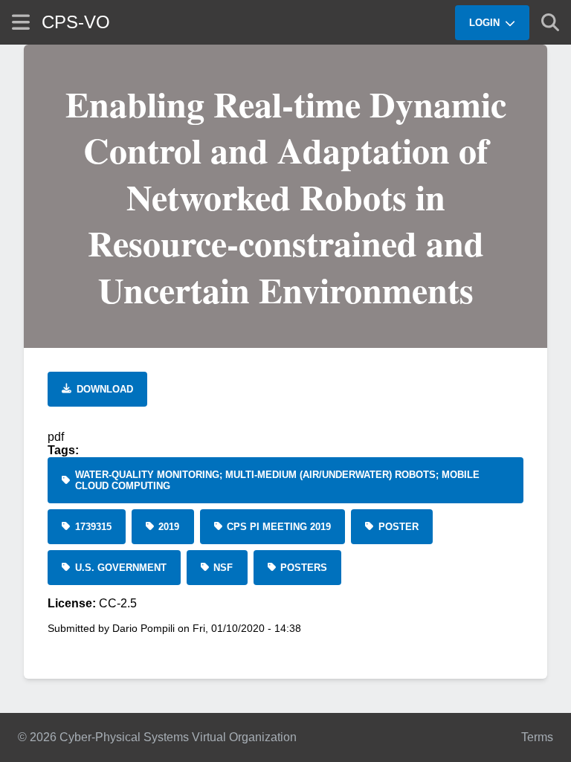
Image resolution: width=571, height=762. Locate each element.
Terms (537, 737)
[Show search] (550, 22)
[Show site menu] (21, 22)
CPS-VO (76, 22)
